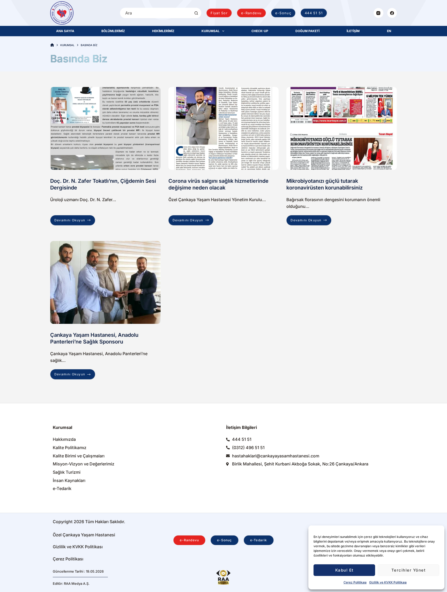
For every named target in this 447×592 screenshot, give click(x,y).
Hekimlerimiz (163, 31)
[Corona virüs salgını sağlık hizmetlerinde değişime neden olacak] (223, 128)
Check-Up (259, 31)
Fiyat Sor (219, 13)
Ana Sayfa (65, 31)
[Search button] (196, 13)
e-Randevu (251, 13)
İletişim (353, 31)
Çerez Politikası (355, 582)
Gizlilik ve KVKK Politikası (388, 582)
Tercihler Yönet (408, 570)
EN (389, 31)
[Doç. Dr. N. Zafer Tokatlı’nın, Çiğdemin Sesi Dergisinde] (105, 128)
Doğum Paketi (307, 31)
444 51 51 (314, 13)
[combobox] (155, 13)
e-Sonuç (283, 13)
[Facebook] (392, 13)
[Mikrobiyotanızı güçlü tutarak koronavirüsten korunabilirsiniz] (341, 128)
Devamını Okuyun (73, 218)
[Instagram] (378, 13)
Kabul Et (344, 570)
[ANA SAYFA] (52, 45)
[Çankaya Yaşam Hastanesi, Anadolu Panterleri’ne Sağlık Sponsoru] (105, 282)
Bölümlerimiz (113, 31)
